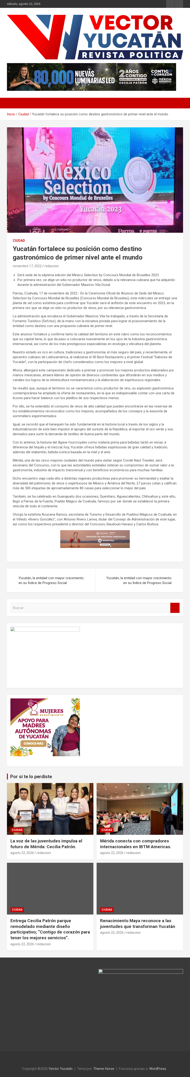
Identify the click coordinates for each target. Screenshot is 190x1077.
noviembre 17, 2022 (27, 266)
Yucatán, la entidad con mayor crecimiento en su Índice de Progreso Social (51, 580)
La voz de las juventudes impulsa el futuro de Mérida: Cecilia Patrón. (46, 843)
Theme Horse (103, 1069)
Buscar (175, 608)
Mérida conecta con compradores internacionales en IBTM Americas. (135, 843)
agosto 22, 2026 (22, 853)
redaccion (51, 266)
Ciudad (19, 240)
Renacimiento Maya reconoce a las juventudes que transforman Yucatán (137, 923)
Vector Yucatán (61, 1069)
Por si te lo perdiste (31, 776)
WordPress (157, 1069)
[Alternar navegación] (13, 103)
